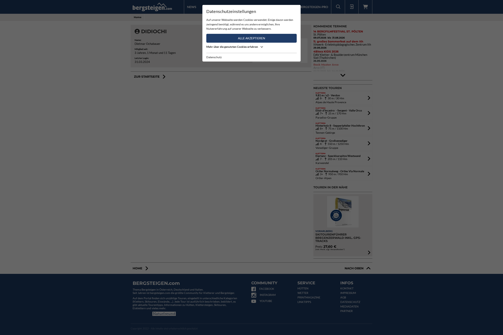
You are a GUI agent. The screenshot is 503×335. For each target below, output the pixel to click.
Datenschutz (214, 57)
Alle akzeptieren (251, 38)
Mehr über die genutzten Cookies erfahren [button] (232, 46)
